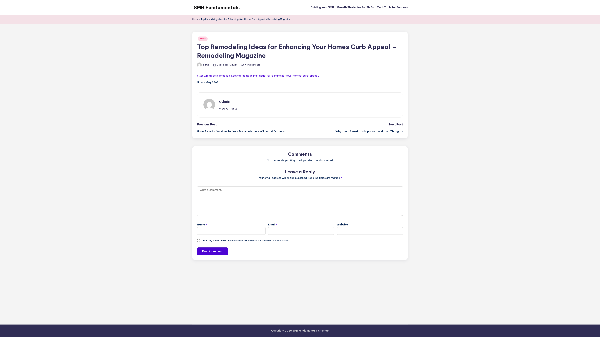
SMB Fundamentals (217, 7)
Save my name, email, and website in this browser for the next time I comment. (246, 240)
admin (224, 101)
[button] (228, 108)
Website (342, 224)
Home (195, 19)
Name (202, 224)
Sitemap (323, 330)
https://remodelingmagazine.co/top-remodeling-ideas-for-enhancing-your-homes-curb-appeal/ (258, 75)
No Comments (252, 64)
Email (272, 224)
